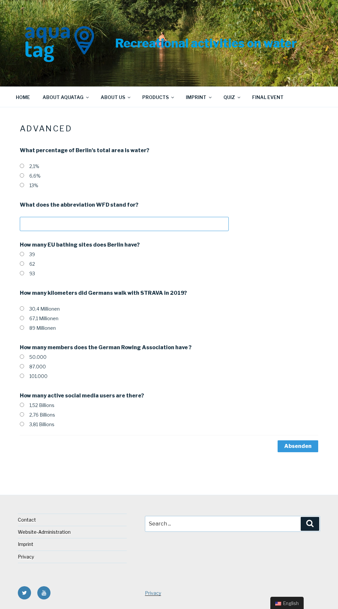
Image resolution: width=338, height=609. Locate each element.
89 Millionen (42, 328)
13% (33, 185)
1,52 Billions (41, 405)
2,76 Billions (42, 415)
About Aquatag (63, 97)
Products (155, 97)
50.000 (38, 357)
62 (32, 264)
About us (113, 97)
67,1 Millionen (43, 318)
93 (32, 273)
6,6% (35, 176)
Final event (268, 97)
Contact (27, 520)
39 (32, 254)
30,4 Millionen (44, 309)
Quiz (229, 97)
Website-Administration (44, 532)
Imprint (196, 97)
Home (23, 97)
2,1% (34, 166)
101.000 (38, 376)
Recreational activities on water (206, 43)
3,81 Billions (41, 424)
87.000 (37, 366)
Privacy (26, 556)
